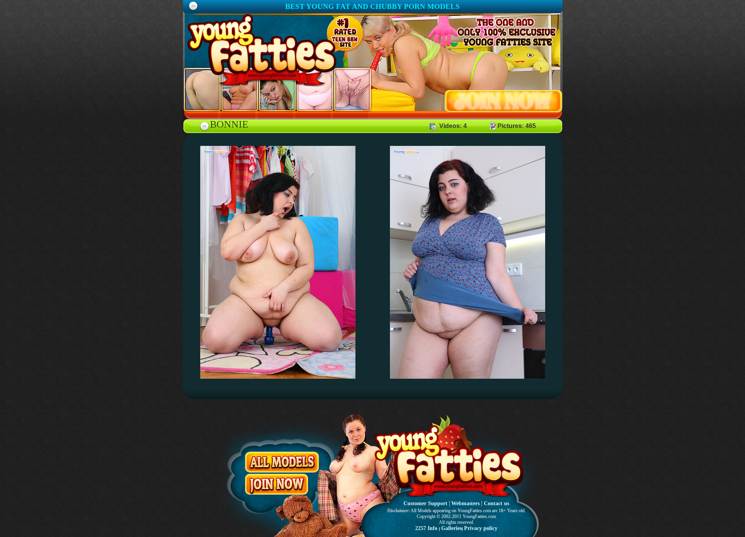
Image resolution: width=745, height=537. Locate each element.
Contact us (496, 503)
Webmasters (465, 503)
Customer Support (425, 503)
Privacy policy (480, 528)
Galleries (451, 528)
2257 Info (426, 528)
